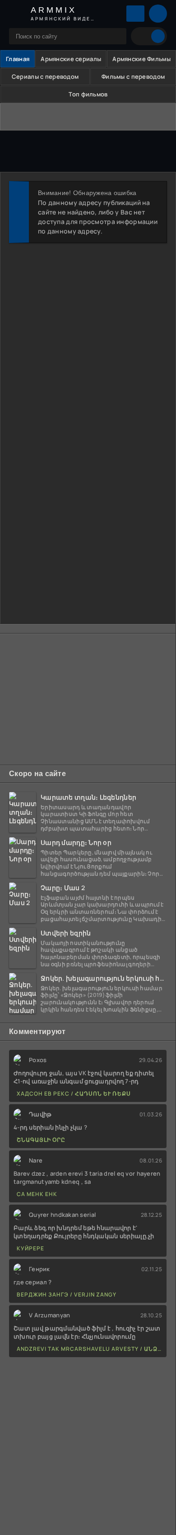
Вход (135, 13)
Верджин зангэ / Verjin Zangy (66, 1294)
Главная (17, 59)
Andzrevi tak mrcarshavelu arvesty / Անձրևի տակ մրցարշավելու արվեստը (89, 1349)
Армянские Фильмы (141, 59)
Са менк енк (37, 1194)
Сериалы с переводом (45, 76)
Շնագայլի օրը (41, 1140)
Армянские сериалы (71, 59)
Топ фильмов (88, 94)
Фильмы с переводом (133, 76)
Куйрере (30, 1248)
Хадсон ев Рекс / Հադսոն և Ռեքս (74, 1093)
